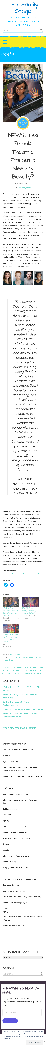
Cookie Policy (8, 1038)
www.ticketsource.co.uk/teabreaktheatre (22, 574)
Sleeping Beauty (27, 657)
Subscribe (10, 1020)
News (11, 655)
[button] (5, 42)
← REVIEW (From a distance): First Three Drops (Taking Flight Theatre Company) (11, 670)
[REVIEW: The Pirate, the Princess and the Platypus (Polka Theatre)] (11, 628)
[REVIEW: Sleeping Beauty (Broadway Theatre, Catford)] (30, 602)
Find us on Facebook (19, 728)
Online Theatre (16, 657)
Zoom (11, 660)
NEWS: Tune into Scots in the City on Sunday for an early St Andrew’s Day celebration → (34, 670)
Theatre (17, 655)
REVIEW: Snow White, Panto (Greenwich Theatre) (23, 709)
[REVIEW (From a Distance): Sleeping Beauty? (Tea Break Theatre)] (11, 602)
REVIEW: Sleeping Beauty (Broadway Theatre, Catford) (29, 610)
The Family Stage (23, 7)
